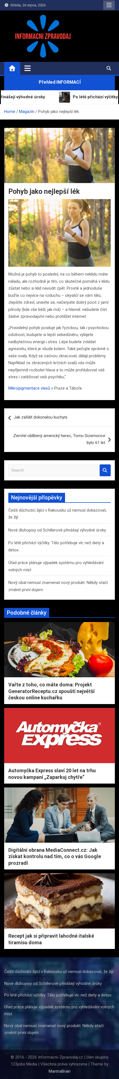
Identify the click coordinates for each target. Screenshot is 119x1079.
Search (105, 470)
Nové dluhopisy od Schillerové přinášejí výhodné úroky (57, 530)
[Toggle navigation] (27, 68)
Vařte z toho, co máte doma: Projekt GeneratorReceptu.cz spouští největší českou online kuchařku (51, 691)
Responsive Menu (109, 5)
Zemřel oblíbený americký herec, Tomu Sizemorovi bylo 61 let (59, 439)
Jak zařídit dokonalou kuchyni (40, 417)
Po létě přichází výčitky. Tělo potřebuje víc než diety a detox (57, 995)
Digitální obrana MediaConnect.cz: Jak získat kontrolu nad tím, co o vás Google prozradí (54, 856)
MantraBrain (60, 1071)
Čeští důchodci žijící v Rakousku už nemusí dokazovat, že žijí (58, 971)
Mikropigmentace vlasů (29, 388)
